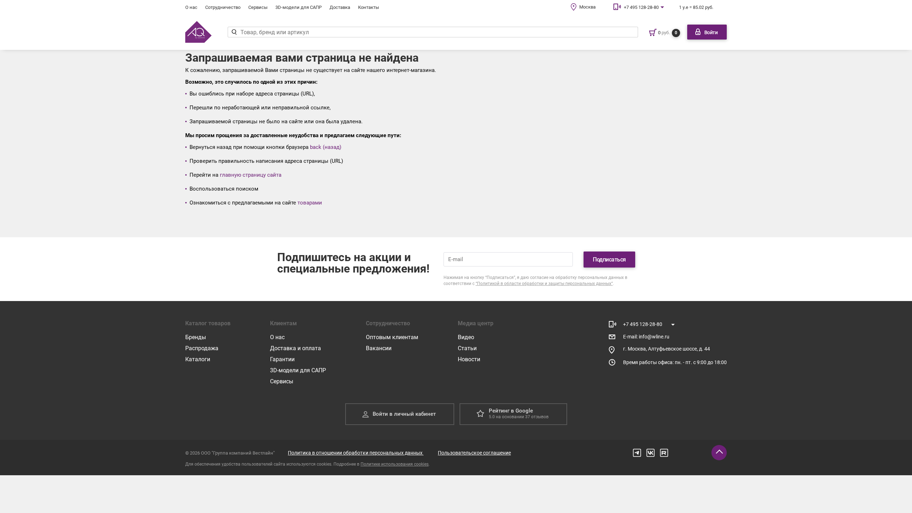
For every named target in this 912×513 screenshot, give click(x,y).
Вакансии (379, 348)
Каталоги (197, 359)
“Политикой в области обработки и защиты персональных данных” (544, 283)
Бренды (195, 337)
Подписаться (609, 259)
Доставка (340, 7)
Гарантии (282, 359)
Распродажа (201, 348)
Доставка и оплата (295, 348)
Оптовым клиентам (392, 337)
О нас (191, 7)
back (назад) (325, 147)
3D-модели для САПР (298, 7)
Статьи (467, 348)
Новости (469, 359)
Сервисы (258, 7)
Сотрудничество (222, 7)
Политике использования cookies (395, 464)
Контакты (368, 7)
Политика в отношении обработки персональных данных (356, 453)
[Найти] (234, 32)
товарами (309, 203)
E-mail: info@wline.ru (646, 337)
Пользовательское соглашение (474, 453)
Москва (587, 7)
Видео (466, 337)
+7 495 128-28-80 (641, 7)
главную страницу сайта (250, 175)
